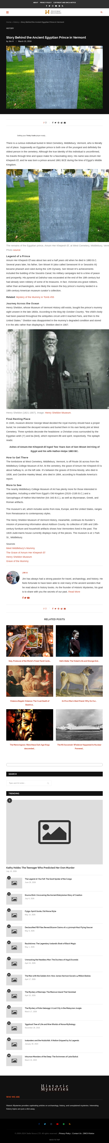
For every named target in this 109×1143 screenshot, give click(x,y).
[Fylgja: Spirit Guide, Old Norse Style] (14, 915)
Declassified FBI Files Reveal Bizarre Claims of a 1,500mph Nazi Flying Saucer (59, 927)
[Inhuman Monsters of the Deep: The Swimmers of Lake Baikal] (14, 1060)
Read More (74, 591)
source (16, 250)
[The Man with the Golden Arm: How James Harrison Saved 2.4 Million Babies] (14, 980)
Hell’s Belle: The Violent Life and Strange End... (79, 661)
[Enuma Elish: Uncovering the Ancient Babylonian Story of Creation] (14, 899)
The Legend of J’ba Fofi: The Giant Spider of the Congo (48, 879)
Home (8, 22)
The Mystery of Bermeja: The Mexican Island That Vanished (50, 992)
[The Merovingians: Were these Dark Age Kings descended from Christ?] (29, 725)
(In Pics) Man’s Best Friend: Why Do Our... (79, 701)
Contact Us (76, 1133)
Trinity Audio (31, 136)
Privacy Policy (46, 2)
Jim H (11, 41)
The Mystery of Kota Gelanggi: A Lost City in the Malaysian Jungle (53, 1008)
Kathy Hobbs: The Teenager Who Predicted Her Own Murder (40, 867)
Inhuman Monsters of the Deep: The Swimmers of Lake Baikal (51, 1057)
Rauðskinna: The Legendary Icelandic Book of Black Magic (50, 944)
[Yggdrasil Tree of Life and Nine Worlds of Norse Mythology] (14, 1028)
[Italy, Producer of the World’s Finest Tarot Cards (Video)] (29, 641)
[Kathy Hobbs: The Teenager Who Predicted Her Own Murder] (54, 832)
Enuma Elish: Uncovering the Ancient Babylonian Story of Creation (53, 895)
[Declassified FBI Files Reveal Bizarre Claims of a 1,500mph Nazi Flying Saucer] (14, 931)
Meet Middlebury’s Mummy (20, 548)
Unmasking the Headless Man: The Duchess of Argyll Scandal (51, 960)
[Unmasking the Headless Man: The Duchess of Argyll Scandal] (14, 964)
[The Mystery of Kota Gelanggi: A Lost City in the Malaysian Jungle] (14, 1012)
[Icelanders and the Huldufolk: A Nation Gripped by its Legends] (14, 1044)
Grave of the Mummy (17, 561)
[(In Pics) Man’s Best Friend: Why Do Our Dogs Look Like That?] (79, 681)
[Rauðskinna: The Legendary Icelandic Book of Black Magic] (14, 947)
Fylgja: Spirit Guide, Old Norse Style (40, 911)
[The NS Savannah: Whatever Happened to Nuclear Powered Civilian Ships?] (79, 725)
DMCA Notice (88, 1133)
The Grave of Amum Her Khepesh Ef (26, 552)
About (35, 2)
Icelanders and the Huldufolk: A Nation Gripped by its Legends (52, 1040)
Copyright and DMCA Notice (64, 2)
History (16, 22)
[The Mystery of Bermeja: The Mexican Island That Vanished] (14, 996)
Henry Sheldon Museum (58, 412)
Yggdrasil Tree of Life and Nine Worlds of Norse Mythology (50, 1024)
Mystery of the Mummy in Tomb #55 (35, 297)
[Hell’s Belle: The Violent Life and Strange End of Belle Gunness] (79, 641)
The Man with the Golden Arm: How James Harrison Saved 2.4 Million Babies (58, 976)
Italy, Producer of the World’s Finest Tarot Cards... (30, 661)
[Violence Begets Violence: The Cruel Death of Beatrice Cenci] (29, 681)
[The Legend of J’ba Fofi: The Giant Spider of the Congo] (14, 883)
